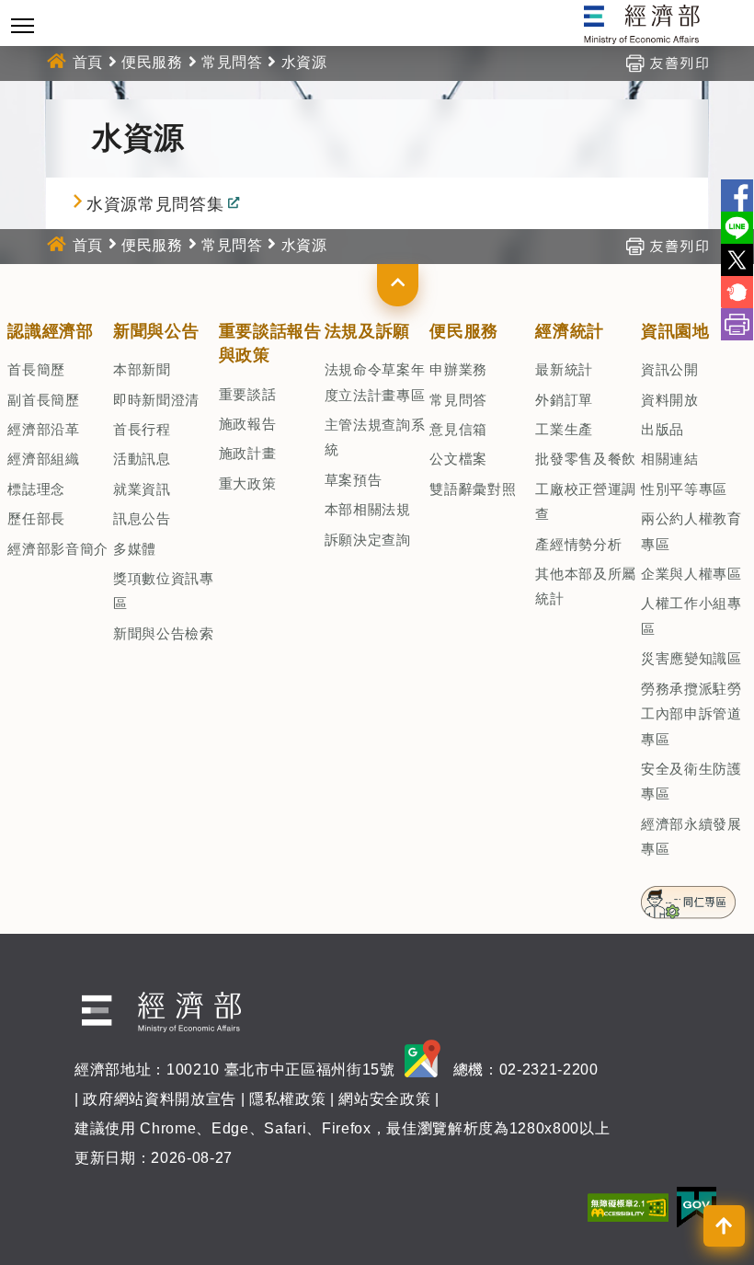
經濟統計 (569, 331)
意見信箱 (458, 429)
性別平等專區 (684, 489)
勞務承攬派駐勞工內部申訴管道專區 (691, 714)
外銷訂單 (564, 400)
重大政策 (248, 483)
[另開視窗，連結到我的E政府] (696, 1205)
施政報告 (248, 423)
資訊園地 (675, 331)
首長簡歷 (36, 369)
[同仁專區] (688, 896)
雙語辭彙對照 (472, 489)
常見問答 (232, 62)
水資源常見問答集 (154, 204)
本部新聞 (142, 369)
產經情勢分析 (578, 544)
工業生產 (564, 429)
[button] (397, 285)
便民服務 (152, 62)
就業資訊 (142, 489)
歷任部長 (36, 518)
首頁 (88, 62)
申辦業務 (458, 369)
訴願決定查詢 (368, 539)
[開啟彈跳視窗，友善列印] (666, 62)
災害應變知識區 (691, 658)
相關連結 (670, 458)
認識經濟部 (50, 331)
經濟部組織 (43, 458)
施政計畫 (248, 453)
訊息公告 (142, 518)
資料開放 (670, 400)
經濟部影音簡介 (58, 549)
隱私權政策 (287, 1099)
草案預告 (354, 480)
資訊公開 (670, 369)
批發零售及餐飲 (585, 458)
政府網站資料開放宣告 (159, 1099)
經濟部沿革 (43, 429)
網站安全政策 (384, 1099)
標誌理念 (36, 489)
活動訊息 (142, 458)
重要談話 (248, 394)
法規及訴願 (367, 331)
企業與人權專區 (691, 573)
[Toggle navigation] (22, 25)
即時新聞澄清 (156, 400)
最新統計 (564, 369)
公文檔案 (458, 458)
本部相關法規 (368, 509)
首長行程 (142, 429)
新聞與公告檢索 (163, 633)
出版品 (662, 429)
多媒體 (134, 549)
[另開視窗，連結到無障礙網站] (628, 1205)
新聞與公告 (156, 331)
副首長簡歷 (43, 400)
